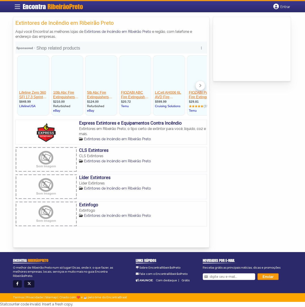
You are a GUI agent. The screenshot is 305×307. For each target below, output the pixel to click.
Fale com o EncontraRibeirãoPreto (163, 274)
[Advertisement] (248, 49)
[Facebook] (17, 284)
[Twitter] (29, 284)
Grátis (186, 280)
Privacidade (34, 297)
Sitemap (51, 297)
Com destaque (166, 280)
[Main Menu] (17, 6)
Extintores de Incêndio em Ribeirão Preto (117, 31)
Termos (18, 297)
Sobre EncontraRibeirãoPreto (159, 267)
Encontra (53, 6)
